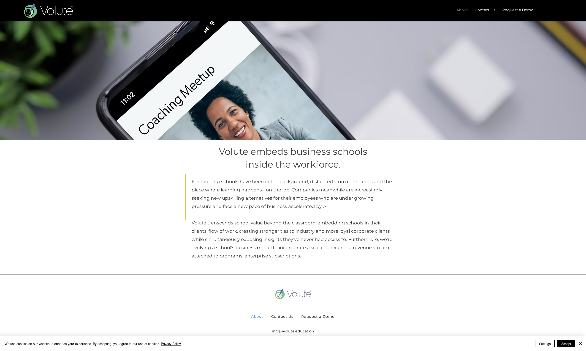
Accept (566, 343)
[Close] (580, 343)
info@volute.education (293, 331)
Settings (545, 343)
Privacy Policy (171, 343)
